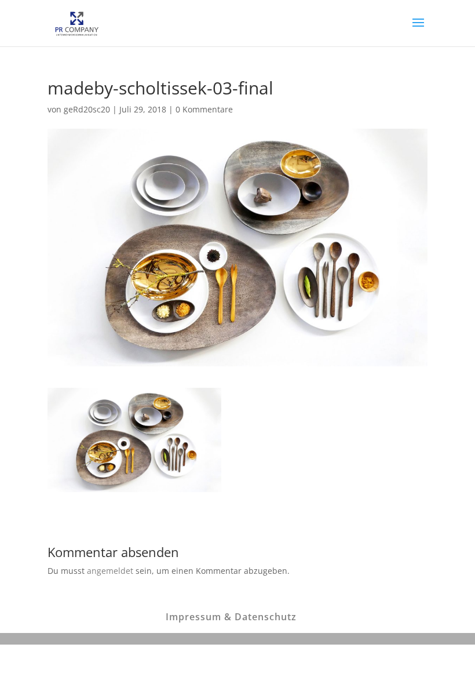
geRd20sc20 (87, 109)
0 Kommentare (204, 109)
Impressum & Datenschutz (231, 616)
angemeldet (110, 570)
